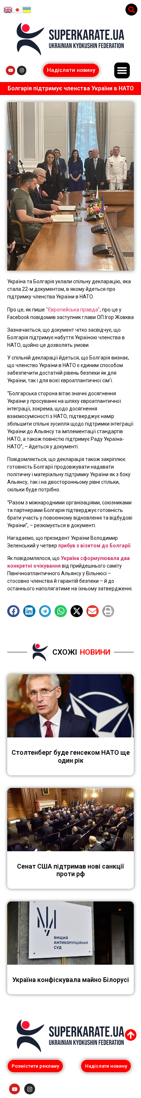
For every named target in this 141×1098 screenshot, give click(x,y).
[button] (131, 10)
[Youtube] (10, 70)
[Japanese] (17, 9)
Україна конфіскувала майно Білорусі (70, 979)
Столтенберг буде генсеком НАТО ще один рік (71, 756)
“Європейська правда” (73, 310)
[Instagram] (21, 70)
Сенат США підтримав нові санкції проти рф (70, 870)
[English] (8, 9)
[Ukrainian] (27, 9)
